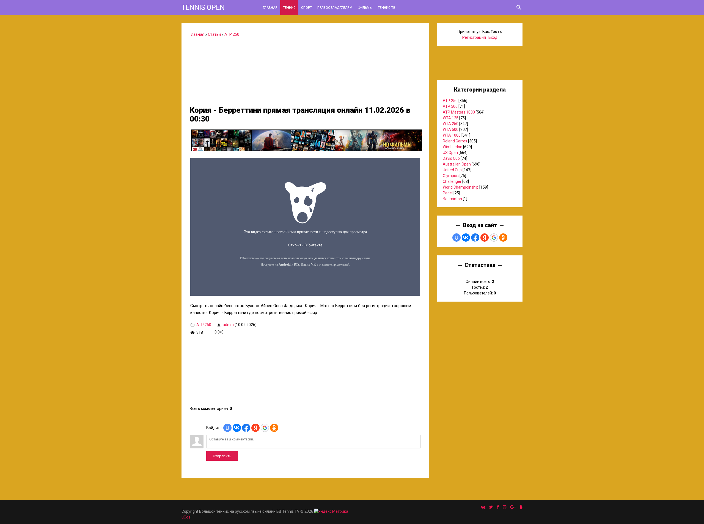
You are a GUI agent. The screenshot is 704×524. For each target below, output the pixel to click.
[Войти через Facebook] (246, 428)
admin (228, 324)
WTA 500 (450, 129)
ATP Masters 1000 (459, 112)
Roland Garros (455, 141)
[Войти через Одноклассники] (274, 428)
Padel (448, 193)
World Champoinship (461, 187)
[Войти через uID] (227, 428)
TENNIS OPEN (203, 8)
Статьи (214, 34)
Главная (197, 34)
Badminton (452, 199)
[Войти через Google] (265, 428)
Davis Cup (451, 158)
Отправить (222, 456)
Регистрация (474, 37)
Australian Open (457, 164)
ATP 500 (450, 106)
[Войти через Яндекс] (255, 428)
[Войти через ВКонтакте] (237, 428)
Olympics (451, 175)
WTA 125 (450, 118)
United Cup (452, 170)
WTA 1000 (452, 135)
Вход (492, 37)
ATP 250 (231, 34)
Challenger (452, 181)
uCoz (186, 517)
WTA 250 (450, 124)
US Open (450, 152)
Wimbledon (452, 147)
